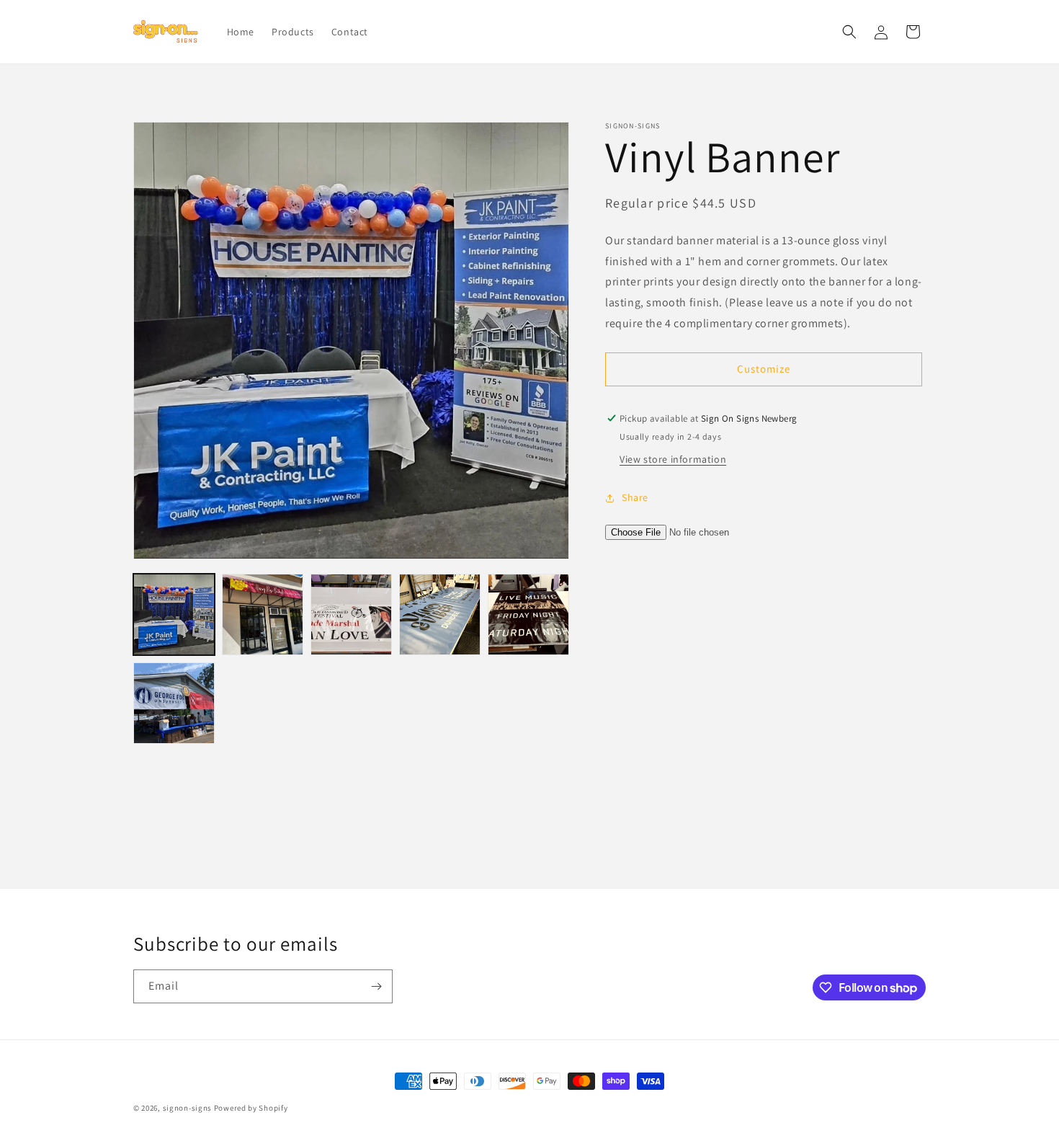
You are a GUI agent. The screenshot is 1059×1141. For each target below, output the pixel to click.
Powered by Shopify (251, 1108)
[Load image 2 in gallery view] (262, 614)
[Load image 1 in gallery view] (174, 614)
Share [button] (635, 497)
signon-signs (187, 1108)
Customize (763, 369)
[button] (849, 32)
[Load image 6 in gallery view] (174, 703)
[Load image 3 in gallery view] (351, 614)
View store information (673, 459)
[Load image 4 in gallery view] (440, 614)
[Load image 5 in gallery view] (528, 614)
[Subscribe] (376, 986)
